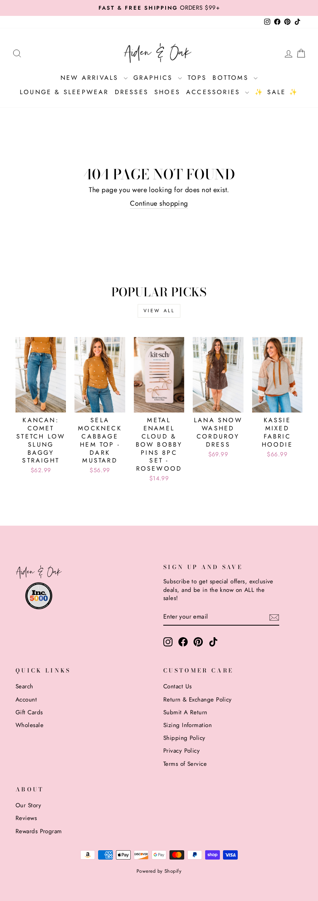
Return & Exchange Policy (197, 699)
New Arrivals (91, 77)
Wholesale (29, 725)
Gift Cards (29, 712)
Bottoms (232, 77)
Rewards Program (39, 831)
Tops (197, 77)
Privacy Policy (181, 750)
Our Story (28, 805)
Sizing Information (187, 725)
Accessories (214, 92)
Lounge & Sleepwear (64, 92)
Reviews (26, 818)
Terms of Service (185, 764)
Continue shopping (159, 203)
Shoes (167, 92)
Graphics (154, 77)
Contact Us (177, 686)
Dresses (132, 92)
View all (159, 310)
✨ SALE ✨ (276, 92)
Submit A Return (185, 712)
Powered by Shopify (159, 871)
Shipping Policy (184, 738)
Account (26, 699)
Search (24, 686)
